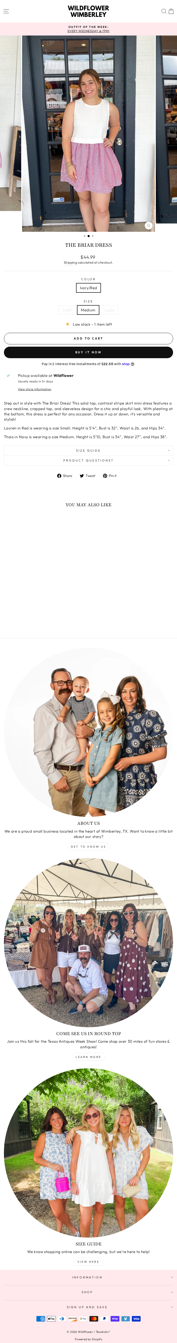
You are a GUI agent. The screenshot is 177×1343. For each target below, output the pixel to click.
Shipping (70, 262)
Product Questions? (88, 460)
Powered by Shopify (88, 1339)
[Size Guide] (88, 1153)
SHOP (87, 1292)
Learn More (88, 1057)
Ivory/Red (88, 287)
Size (88, 301)
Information (87, 1277)
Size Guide (88, 450)
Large (109, 309)
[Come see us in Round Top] (88, 942)
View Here (88, 1261)
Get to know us (88, 846)
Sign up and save (87, 1307)
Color (88, 279)
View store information (34, 389)
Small (67, 309)
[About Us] (88, 732)
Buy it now (88, 352)
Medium (88, 309)
